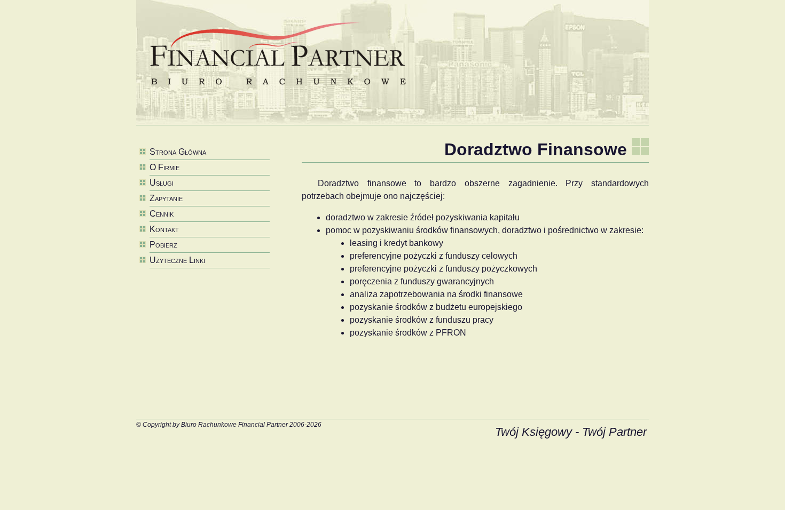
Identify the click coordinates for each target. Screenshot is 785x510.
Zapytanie (166, 198)
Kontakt (164, 229)
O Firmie (164, 167)
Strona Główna (178, 151)
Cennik (162, 213)
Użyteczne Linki (177, 260)
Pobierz (163, 244)
